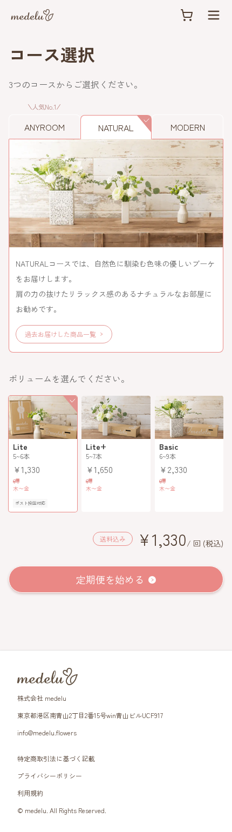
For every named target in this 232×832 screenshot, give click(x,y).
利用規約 (30, 792)
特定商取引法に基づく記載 (56, 758)
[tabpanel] (116, 246)
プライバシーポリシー (49, 775)
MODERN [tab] (187, 126)
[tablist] (116, 121)
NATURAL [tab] (116, 127)
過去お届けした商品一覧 (60, 334)
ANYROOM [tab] (44, 126)
